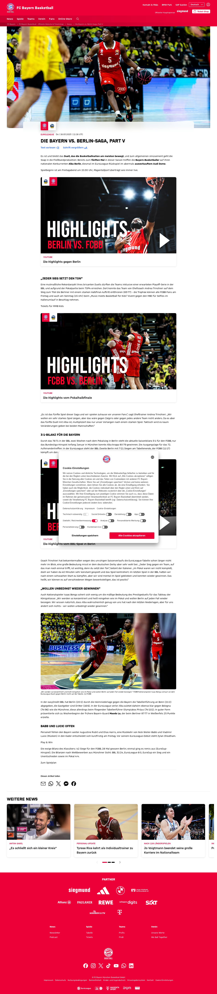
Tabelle (89, 933)
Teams (30, 19)
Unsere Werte (157, 933)
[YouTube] (116, 965)
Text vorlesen (48, 147)
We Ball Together (159, 937)
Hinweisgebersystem (136, 980)
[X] (100, 965)
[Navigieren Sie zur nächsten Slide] (120, 862)
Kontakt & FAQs (150, 5)
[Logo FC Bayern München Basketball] (108, 953)
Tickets (89, 937)
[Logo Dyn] (127, 988)
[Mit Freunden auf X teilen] (58, 783)
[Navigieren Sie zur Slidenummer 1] (104, 862)
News (10, 19)
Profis (122, 933)
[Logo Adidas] (103, 890)
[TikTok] (108, 965)
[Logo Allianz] (64, 902)
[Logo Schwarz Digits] (128, 902)
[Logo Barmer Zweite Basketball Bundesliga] (137, 988)
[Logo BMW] (120, 890)
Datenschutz (60, 980)
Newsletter (55, 933)
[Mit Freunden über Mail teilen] (43, 783)
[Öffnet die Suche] (78, 19)
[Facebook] (85, 965)
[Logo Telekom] (120, 912)
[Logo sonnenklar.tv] (97, 912)
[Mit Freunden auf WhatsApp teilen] (50, 783)
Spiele (20, 19)
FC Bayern (11, 24)
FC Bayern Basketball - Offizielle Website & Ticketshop (41, 24)
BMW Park (167, 5)
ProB (121, 937)
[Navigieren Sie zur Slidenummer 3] (113, 862)
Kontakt (150, 980)
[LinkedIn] (131, 965)
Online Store (65, 19)
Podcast (54, 937)
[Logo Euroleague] (84, 988)
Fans (51, 19)
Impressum (48, 980)
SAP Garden (181, 5)
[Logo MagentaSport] (112, 988)
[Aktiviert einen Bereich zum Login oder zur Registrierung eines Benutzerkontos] (208, 5)
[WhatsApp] (123, 965)
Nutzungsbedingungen (77, 980)
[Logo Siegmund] (79, 890)
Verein (41, 19)
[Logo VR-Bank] (140, 890)
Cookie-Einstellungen (164, 980)
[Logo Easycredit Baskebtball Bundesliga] (98, 988)
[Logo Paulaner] (84, 902)
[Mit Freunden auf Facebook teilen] (73, 783)
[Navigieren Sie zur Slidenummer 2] (109, 862)
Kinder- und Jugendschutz (114, 980)
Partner (108, 879)
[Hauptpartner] (182, 11)
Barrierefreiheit (95, 980)
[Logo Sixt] (151, 902)
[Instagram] (93, 965)
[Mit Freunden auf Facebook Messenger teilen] (66, 783)
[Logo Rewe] (106, 902)
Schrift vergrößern (73, 147)
